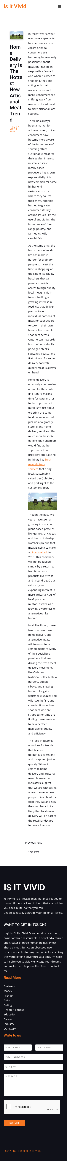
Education (10, 1014)
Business (9, 986)
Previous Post (33, 842)
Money (8, 991)
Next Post (33, 852)
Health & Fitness (14, 1010)
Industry (9, 1024)
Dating (8, 1005)
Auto (6, 1000)
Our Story (10, 1028)
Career (8, 1019)
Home (13, 127)
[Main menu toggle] (59, 6)
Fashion (8, 995)
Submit (14, 1123)
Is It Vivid (15, 6)
